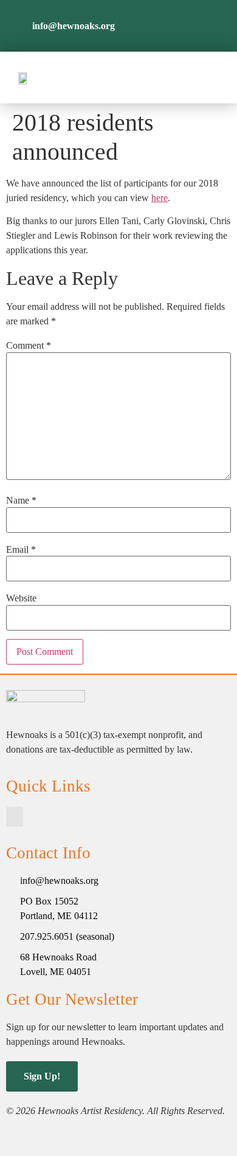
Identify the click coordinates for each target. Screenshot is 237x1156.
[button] (209, 77)
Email (21, 550)
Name (21, 500)
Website (21, 598)
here (159, 198)
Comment (28, 346)
